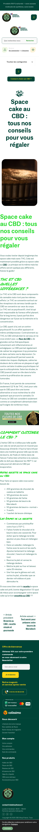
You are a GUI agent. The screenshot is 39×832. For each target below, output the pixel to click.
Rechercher (30, 40)
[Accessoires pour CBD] (10, 780)
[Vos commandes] (8, 749)
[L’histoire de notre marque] (11, 724)
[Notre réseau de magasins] (11, 729)
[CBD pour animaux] (8, 777)
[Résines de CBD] (8, 768)
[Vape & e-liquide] (8, 774)
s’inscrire (25, 51)
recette (26, 587)
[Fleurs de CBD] (7, 765)
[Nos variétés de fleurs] (10, 727)
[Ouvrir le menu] (34, 17)
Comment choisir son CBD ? (21, 79)
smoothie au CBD (22, 596)
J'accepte (7, 828)
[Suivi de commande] (9, 752)
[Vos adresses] (7, 746)
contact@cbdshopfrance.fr (12, 805)
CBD (5, 265)
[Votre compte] (7, 743)
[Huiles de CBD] (7, 762)
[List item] (3, 814)
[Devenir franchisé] (8, 732)
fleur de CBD (25, 339)
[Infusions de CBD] (8, 771)
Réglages (14, 824)
